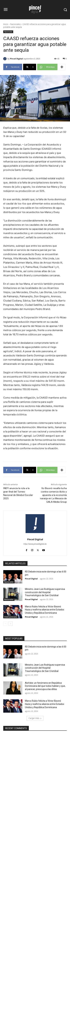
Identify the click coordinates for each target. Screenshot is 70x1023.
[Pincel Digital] (5, 58)
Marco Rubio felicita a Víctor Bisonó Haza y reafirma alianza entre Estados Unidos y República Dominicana (44, 609)
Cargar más (33, 718)
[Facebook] (26, 549)
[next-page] (10, 624)
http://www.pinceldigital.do (35, 544)
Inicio (5, 24)
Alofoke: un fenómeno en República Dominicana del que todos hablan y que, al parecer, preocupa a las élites (45, 686)
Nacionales (15, 24)
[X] (38, 549)
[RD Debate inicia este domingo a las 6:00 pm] (12, 576)
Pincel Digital (16, 58)
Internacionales (10, 617)
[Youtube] (43, 549)
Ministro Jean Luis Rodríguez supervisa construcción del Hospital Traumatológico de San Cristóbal (45, 592)
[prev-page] (5, 624)
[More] (61, 67)
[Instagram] (32, 549)
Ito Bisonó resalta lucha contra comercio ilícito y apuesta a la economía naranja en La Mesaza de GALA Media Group (53, 495)
